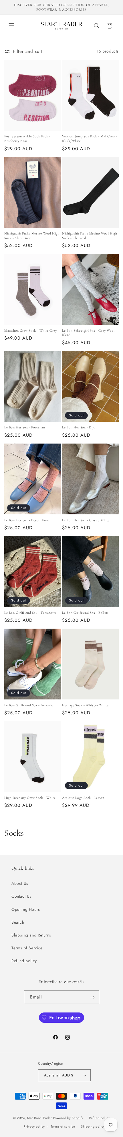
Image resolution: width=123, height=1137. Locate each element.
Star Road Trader (39, 1118)
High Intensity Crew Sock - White (29, 798)
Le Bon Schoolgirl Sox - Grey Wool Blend (88, 332)
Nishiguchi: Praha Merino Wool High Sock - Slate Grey (31, 235)
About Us (19, 883)
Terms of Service (27, 948)
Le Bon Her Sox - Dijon (79, 427)
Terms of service (63, 1126)
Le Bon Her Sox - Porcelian (24, 427)
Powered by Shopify (68, 1118)
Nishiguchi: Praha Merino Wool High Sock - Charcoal (89, 235)
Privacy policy (34, 1126)
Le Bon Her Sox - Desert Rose (26, 520)
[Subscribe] (92, 997)
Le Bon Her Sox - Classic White (86, 520)
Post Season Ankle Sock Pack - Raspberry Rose (27, 138)
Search (17, 922)
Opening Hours (25, 909)
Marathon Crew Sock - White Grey (30, 330)
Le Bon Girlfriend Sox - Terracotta (30, 613)
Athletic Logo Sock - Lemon (83, 798)
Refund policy (24, 961)
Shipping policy (93, 1126)
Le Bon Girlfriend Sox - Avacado (28, 705)
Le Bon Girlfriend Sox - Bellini (85, 613)
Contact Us (21, 896)
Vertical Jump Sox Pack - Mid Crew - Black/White (90, 138)
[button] (11, 25)
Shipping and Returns (31, 935)
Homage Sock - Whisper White (85, 705)
